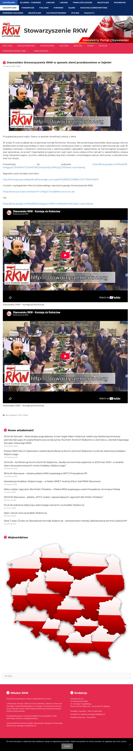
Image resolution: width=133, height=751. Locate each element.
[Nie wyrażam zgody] (129, 744)
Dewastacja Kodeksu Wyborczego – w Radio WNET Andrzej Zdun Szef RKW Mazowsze (52, 481)
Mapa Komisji (41, 51)
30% (20, 415)
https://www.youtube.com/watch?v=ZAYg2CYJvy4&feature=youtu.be (39, 191)
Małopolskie (103, 3)
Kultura (63, 46)
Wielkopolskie (34, 13)
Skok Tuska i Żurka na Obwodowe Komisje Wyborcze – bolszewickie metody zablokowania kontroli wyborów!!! (65, 520)
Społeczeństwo (26, 46)
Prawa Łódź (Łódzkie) (82, 3)
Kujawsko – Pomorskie (30, 3)
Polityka (7, 46)
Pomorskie (58, 8)
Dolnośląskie (9, 3)
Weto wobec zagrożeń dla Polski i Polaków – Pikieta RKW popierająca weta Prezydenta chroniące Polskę (62, 489)
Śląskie (71, 8)
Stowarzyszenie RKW (56, 30)
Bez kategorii (11, 415)
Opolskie (75, 13)
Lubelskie (50, 3)
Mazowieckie (120, 3)
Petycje (103, 46)
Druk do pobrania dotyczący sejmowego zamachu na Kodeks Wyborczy (44, 505)
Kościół (78, 46)
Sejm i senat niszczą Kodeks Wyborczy (25, 513)
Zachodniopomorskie (56, 13)
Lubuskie (64, 3)
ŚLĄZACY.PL (89, 13)
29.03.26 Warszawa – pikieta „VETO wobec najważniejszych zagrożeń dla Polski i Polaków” (53, 497)
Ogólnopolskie (9, 8)
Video (90, 46)
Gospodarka (47, 46)
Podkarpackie (28, 8)
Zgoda (67, 746)
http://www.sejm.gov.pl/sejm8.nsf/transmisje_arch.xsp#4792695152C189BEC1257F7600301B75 (51, 179)
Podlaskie (43, 8)
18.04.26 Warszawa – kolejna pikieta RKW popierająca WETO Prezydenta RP (45, 473)
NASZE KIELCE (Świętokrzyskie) (93, 8)
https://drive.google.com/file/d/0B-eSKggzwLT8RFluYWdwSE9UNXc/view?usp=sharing (48, 204)
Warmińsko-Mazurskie (13, 13)
